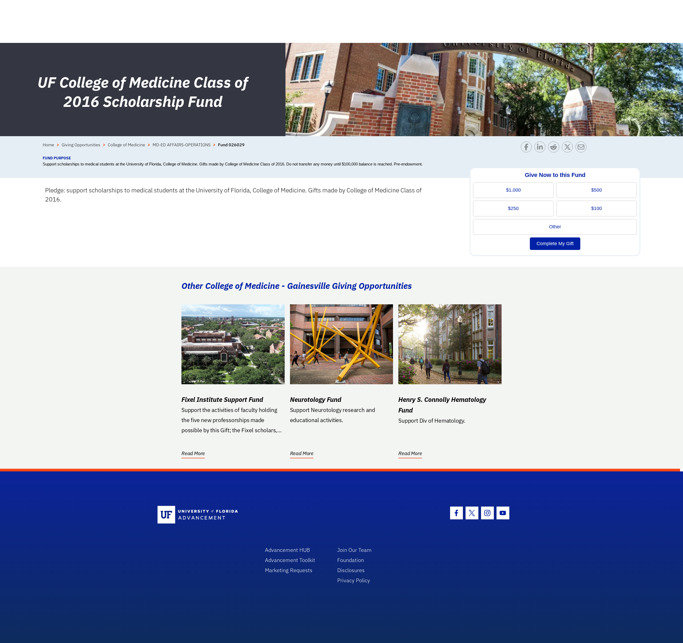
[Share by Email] (582, 148)
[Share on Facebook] (527, 148)
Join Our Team (354, 549)
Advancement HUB (287, 549)
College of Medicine (126, 144)
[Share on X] (568, 148)
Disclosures (351, 570)
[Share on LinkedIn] (541, 148)
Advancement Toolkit (290, 560)
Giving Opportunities (81, 144)
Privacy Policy (353, 580)
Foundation (350, 560)
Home (48, 144)
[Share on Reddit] (555, 148)
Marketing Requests (288, 570)
